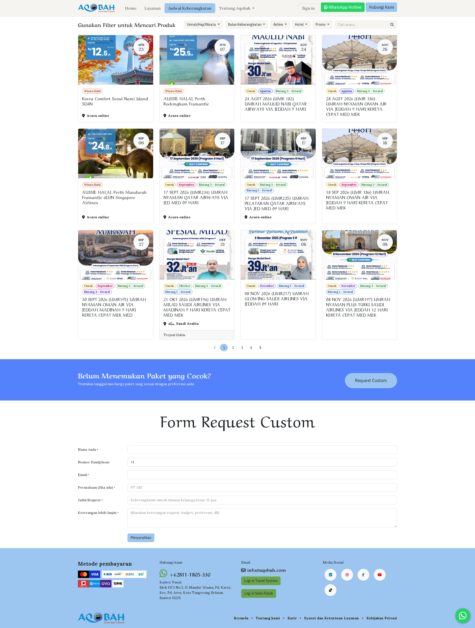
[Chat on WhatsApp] (462, 615)
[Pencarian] (392, 24)
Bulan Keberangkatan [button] (245, 24)
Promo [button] (321, 24)
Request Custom (371, 380)
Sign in (308, 8)
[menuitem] (131, 8)
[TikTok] (330, 590)
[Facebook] (363, 575)
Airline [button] (278, 24)
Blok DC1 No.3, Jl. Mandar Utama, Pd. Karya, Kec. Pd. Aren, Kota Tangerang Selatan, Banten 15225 (195, 592)
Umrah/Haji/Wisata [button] (202, 24)
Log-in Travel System (260, 580)
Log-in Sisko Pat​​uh (258, 593)
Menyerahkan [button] (141, 537)
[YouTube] (380, 575)
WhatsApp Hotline (344, 7)
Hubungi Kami (381, 7)
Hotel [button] (300, 24)
